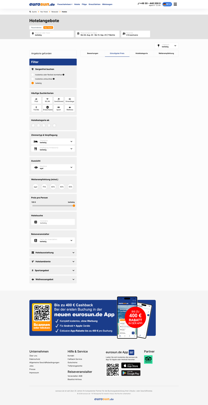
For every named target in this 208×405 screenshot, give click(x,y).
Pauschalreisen (64, 4)
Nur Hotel (48, 27)
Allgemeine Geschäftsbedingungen (44, 362)
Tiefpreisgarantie (75, 366)
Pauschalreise (36, 27)
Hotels (77, 4)
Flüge (84, 4)
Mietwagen (107, 4)
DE (167, 4)
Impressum (34, 372)
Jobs (31, 366)
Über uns (33, 356)
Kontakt (71, 356)
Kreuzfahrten (94, 4)
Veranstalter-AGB (75, 376)
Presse (32, 369)
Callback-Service (75, 359)
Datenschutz (34, 359)
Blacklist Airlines (75, 379)
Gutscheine (72, 362)
